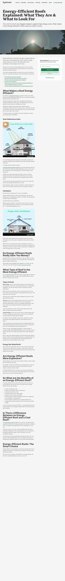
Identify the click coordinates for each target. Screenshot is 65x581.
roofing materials (10, 274)
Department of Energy (10, 422)
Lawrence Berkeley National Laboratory (12, 167)
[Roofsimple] (7, 2)
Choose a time (50, 69)
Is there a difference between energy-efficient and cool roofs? (19, 86)
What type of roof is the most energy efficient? (15, 79)
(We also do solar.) (50, 77)
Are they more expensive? (11, 81)
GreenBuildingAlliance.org (15, 95)
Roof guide (23, 2)
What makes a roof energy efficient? (13, 76)
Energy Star (25, 274)
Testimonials (44, 2)
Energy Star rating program (25, 265)
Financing (37, 2)
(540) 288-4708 (58, 2)
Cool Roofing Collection (16, 328)
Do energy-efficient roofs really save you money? (16, 78)
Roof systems (31, 2)
